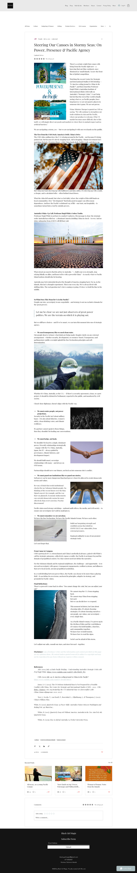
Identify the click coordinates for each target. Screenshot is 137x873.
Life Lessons (82, 26)
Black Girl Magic (68, 833)
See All (110, 762)
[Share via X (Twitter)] (39, 746)
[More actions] (102, 39)
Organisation (93, 26)
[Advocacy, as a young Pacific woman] (38, 773)
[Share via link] (48, 746)
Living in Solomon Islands (47, 740)
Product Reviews (70, 26)
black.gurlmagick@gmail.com (69, 857)
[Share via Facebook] (35, 746)
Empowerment (61, 740)
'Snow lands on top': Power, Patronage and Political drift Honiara (67, 785)
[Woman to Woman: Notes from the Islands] (98, 773)
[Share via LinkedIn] (44, 746)
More (102, 26)
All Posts (27, 26)
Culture (35, 26)
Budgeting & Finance (48, 26)
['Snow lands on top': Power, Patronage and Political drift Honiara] (68, 773)
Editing (59, 26)
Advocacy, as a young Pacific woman (37, 785)
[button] (128, 5)
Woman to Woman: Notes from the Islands (97, 785)
